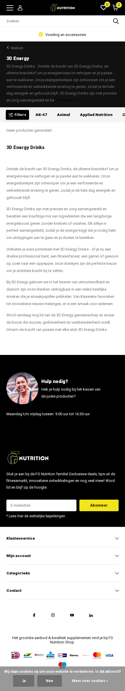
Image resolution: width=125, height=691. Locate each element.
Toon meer (64, 100)
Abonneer (99, 505)
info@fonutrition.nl (23, 428)
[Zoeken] (116, 21)
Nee (49, 681)
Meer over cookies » (90, 681)
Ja (24, 681)
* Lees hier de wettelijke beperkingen (35, 516)
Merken (17, 48)
